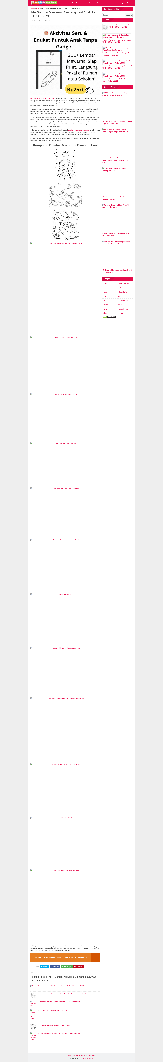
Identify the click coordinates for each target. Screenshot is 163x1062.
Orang (104, 309)
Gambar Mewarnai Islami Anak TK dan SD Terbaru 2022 (120, 26)
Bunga (104, 292)
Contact (75, 1055)
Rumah (129, 3)
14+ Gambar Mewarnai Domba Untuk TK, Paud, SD (56, 1025)
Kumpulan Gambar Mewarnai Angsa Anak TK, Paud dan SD (59, 1033)
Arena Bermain (123, 284)
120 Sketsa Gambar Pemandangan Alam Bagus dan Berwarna (117, 54)
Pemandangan (119, 3)
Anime (104, 284)
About (70, 1055)
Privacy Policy (90, 1055)
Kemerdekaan (123, 301)
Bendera (105, 288)
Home (65, 3)
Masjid (109, 3)
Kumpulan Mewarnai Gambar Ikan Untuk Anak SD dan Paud (59, 1002)
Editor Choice (122, 292)
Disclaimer (82, 1055)
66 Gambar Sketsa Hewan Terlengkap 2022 (53, 1010)
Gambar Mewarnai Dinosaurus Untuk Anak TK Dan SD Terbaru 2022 (62, 994)
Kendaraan (101, 3)
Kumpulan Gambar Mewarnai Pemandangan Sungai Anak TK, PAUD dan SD (116, 160)
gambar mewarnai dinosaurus (78, 130)
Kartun (91, 3)
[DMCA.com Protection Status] (109, 318)
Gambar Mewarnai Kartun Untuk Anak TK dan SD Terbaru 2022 (116, 41)
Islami (85, 3)
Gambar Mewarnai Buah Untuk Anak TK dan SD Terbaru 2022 (117, 80)
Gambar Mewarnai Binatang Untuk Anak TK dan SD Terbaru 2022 (61, 986)
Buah (71, 3)
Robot (104, 313)
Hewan (78, 3)
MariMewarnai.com (87, 1058)
